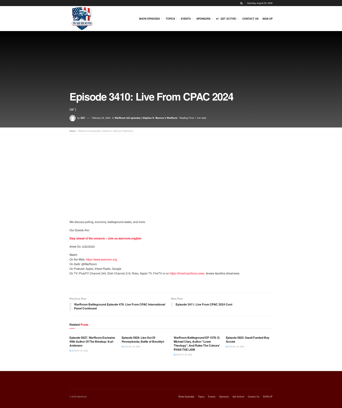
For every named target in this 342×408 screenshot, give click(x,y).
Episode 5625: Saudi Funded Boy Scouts (247, 340)
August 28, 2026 (183, 354)
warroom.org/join (129, 238)
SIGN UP (267, 18)
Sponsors (203, 18)
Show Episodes (149, 18)
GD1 (83, 117)
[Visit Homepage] (82, 18)
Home (72, 130)
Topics (170, 18)
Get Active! (228, 18)
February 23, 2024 (101, 117)
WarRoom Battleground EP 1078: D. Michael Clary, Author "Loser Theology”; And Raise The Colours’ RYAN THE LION (197, 344)
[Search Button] (241, 3)
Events (186, 18)
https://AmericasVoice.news (187, 273)
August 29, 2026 (79, 350)
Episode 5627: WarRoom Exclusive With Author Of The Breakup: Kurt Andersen (92, 342)
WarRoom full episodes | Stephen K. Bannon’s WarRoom (146, 117)
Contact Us (250, 18)
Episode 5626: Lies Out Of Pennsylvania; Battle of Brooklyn (143, 340)
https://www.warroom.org (101, 259)
